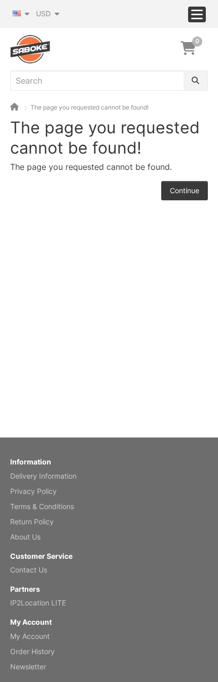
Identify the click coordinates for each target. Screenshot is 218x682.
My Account (30, 636)
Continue (184, 190)
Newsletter (28, 666)
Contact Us (28, 569)
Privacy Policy (33, 491)
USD (44, 13)
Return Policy (32, 521)
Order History (32, 651)
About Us (25, 536)
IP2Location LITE (38, 602)
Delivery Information (43, 476)
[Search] (195, 80)
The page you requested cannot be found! (89, 107)
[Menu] (197, 14)
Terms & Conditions (42, 506)
